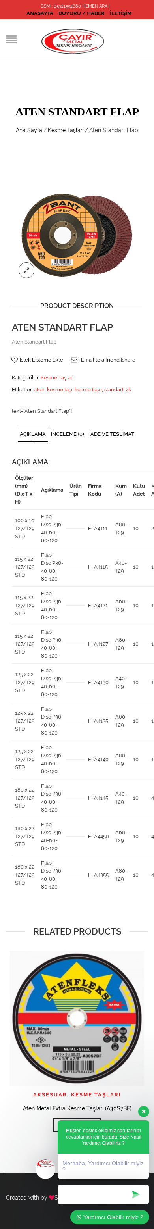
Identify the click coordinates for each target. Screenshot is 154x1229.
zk (128, 389)
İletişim (120, 13)
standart (114, 389)
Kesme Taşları (66, 130)
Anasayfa (39, 13)
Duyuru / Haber (81, 13)
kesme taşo (88, 389)
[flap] (77, 235)
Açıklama (33, 434)
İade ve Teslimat (111, 434)
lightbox (26, 270)
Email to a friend (100, 360)
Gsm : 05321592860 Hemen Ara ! (75, 6)
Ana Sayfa (29, 130)
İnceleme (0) (67, 434)
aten (39, 389)
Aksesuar (50, 1095)
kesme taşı (59, 389)
